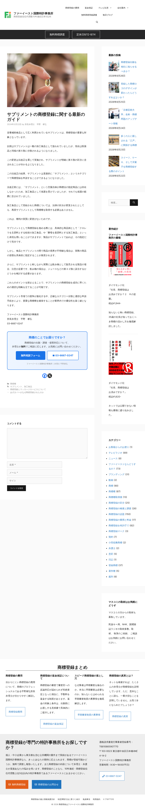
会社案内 (121, 8)
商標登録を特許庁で (119, 525)
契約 (111, 536)
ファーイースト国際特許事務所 (33, 13)
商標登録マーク (116, 531)
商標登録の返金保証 (53, 723)
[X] (49, 375)
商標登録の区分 (116, 502)
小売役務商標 (115, 542)
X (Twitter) (108, 799)
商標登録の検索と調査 (120, 508)
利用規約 (96, 799)
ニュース (113, 458)
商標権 (13, 384)
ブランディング (116, 474)
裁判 (111, 576)
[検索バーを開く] (97, 22)
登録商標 (113, 565)
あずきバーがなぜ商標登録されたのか (27, 392)
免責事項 (86, 799)
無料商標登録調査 (89, 15)
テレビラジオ (115, 452)
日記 (111, 559)
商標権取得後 (115, 497)
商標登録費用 (15, 711)
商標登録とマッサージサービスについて (28, 389)
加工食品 (28, 386)
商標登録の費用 (72, 8)
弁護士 (112, 548)
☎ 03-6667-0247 (62, 355)
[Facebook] (44, 375)
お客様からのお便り (119, 447)
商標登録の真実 (120, 716)
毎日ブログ (108, 15)
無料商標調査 (57, 34)
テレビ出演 (103, 8)
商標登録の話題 (116, 514)
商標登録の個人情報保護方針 (43, 799)
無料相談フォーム (30, 355)
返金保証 (89, 8)
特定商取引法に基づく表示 (69, 799)
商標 (111, 485)
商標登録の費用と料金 (120, 519)
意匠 (111, 553)
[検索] (134, 202)
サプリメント (16, 386)
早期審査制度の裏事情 (89, 714)
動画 (111, 480)
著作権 (112, 570)
